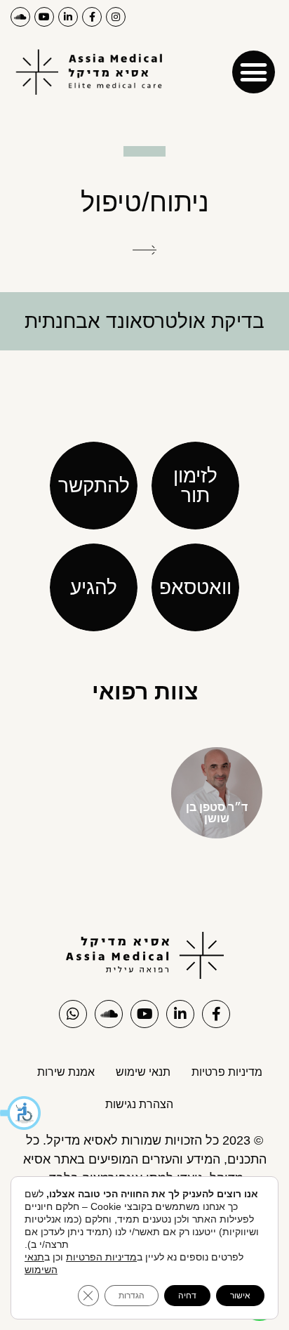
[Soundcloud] (20, 17)
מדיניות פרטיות (226, 1072)
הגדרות (131, 1296)
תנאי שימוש (143, 1072)
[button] (21, 1113)
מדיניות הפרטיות (101, 1257)
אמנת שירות (66, 1072)
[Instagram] (116, 17)
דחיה (187, 1296)
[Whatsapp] (73, 1014)
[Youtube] (44, 17)
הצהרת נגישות (139, 1104)
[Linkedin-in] (68, 17)
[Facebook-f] (92, 17)
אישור (240, 1296)
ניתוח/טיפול (145, 202)
